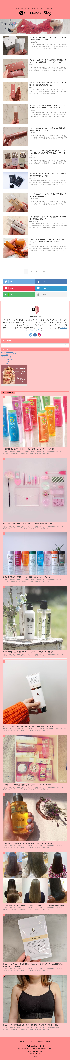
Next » (35, 265)
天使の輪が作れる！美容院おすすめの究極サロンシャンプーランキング (27, 577)
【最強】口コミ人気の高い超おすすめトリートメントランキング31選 (27, 785)
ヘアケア (22, 1041)
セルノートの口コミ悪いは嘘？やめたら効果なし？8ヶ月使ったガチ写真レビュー (31, 726)
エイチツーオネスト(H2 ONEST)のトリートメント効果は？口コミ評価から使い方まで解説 (34, 905)
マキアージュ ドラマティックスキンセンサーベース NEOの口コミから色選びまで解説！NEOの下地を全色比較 (48, 153)
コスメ (27, 1041)
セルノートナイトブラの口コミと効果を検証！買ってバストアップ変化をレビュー (31, 1025)
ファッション (40, 1041)
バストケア (47, 1041)
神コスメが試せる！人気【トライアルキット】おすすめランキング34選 (27, 524)
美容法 (32, 1041)
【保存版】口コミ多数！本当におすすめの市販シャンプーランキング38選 (28, 449)
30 (44, 271)
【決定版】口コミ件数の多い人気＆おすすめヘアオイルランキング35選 (27, 843)
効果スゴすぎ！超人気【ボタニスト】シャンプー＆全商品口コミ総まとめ (28, 652)
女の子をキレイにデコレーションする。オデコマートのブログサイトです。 (35, 1048)
